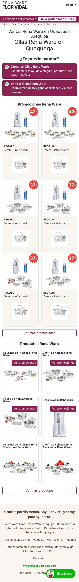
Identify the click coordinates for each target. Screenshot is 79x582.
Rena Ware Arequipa (41, 524)
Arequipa (25, 24)
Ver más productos (39, 490)
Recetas (70, 539)
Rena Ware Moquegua (39, 532)
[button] (71, 5)
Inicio (5, 24)
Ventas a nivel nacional (48, 539)
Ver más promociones (39, 333)
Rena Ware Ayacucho (57, 528)
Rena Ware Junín (30, 528)
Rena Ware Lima (14, 524)
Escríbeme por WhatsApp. (38, 19)
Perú (14, 24)
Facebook (39, 558)
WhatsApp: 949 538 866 (39, 565)
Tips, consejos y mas (16, 539)
